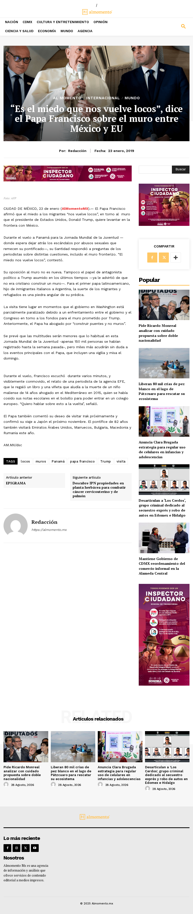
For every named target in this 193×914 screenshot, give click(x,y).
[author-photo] (7, 784)
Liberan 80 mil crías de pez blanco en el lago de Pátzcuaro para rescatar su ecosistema (162, 391)
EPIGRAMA (16, 483)
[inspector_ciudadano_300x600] (164, 684)
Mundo (132, 98)
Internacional (103, 98)
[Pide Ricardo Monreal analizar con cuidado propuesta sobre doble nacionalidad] (164, 305)
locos (25, 461)
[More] (175, 257)
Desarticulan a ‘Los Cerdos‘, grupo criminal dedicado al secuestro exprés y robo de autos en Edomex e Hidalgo (162, 508)
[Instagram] (16, 848)
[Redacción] (16, 526)
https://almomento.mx (49, 530)
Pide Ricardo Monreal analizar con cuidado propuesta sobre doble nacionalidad (158, 333)
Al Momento (67, 98)
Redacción (77, 151)
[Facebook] (152, 257)
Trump (105, 461)
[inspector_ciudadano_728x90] (68, 180)
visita (121, 461)
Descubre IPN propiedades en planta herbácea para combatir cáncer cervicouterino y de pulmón (99, 489)
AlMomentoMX (75, 209)
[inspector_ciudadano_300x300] (164, 224)
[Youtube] (35, 848)
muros (41, 461)
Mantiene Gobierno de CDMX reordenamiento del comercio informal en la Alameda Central (162, 566)
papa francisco (82, 461)
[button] (168, 27)
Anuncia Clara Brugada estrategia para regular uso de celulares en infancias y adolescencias (162, 449)
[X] (164, 257)
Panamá (58, 461)
